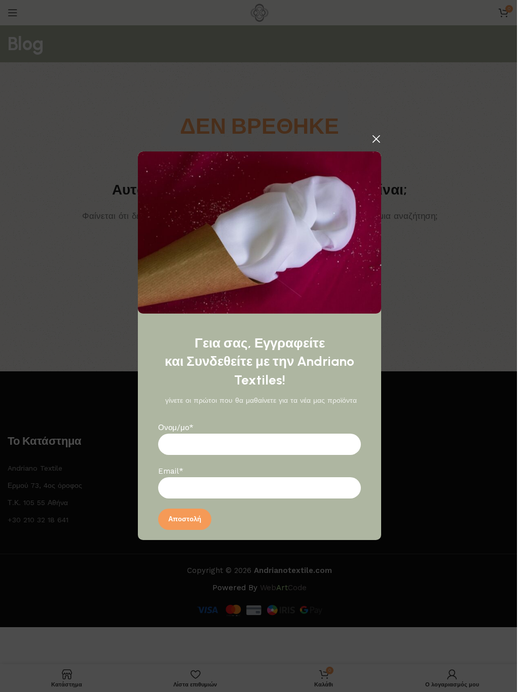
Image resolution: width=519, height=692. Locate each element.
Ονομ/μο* (176, 428)
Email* (170, 471)
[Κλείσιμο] (376, 138)
